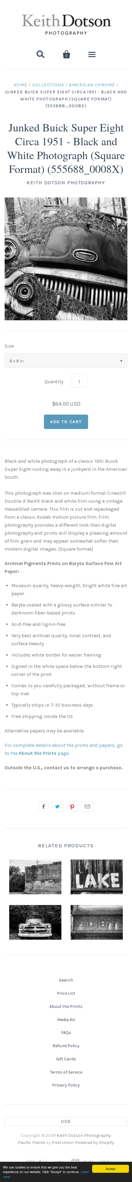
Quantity (54, 381)
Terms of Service (66, 1072)
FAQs (66, 1032)
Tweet (57, 806)
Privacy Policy (66, 1085)
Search (66, 980)
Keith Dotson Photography (66, 182)
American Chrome (92, 85)
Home (20, 85)
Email (87, 806)
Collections (48, 85)
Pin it (72, 806)
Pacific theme (31, 1142)
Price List (66, 993)
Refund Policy (66, 1045)
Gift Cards (66, 1059)
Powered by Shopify (94, 1142)
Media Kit (66, 1019)
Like (44, 806)
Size (9, 346)
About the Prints (66, 1006)
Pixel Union (63, 1142)
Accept (110, 1168)
